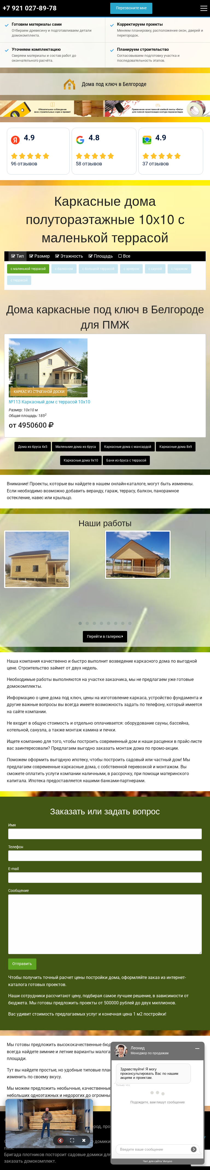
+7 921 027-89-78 (30, 8)
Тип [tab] (19, 256)
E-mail (13, 869)
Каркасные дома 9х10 (81, 460)
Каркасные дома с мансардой (127, 447)
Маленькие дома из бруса (76, 447)
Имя (12, 825)
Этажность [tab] (71, 256)
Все (126, 256)
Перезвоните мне (131, 8)
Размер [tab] (41, 256)
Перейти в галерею (104, 636)
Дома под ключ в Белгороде (114, 84)
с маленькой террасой (28, 269)
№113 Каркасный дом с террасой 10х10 (49, 401)
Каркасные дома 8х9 (175, 447)
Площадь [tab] (103, 256)
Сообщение (18, 890)
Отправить (22, 963)
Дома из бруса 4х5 (32, 447)
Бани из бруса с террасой (126, 460)
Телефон (15, 847)
